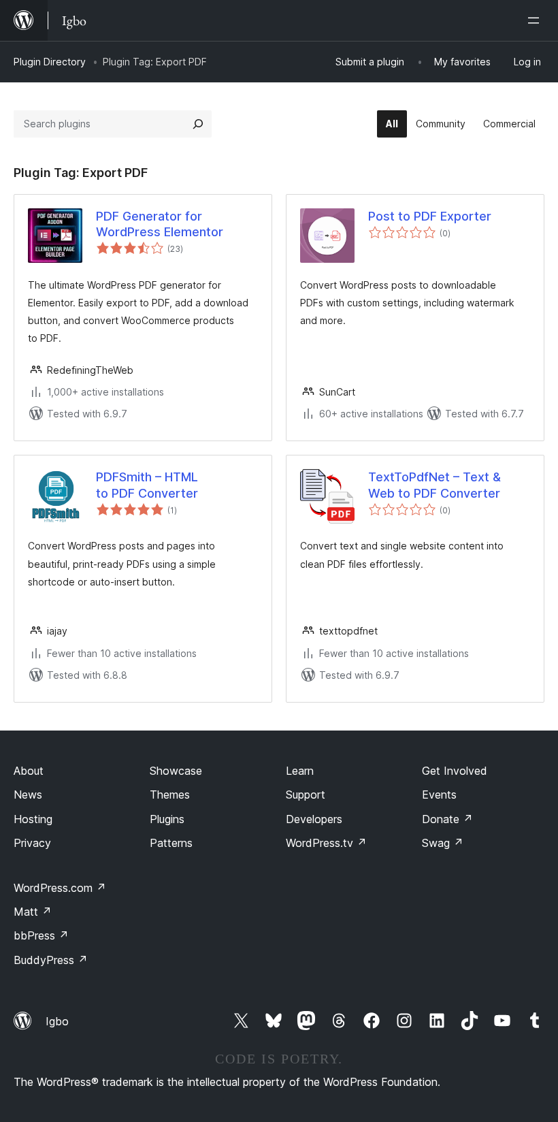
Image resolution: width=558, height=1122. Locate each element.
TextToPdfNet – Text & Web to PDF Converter (434, 485)
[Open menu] (536, 20)
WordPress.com (60, 888)
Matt (33, 911)
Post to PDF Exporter (429, 216)
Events (439, 794)
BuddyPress (51, 960)
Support (305, 794)
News (28, 794)
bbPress (41, 935)
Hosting (33, 819)
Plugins (167, 819)
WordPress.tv (326, 843)
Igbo (57, 1021)
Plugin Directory (50, 61)
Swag (442, 843)
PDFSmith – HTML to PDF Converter (147, 485)
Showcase (176, 771)
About (29, 771)
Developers (314, 819)
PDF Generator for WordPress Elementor (159, 224)
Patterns (171, 843)
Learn (300, 771)
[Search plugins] (198, 124)
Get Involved (454, 771)
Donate (447, 819)
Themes (170, 794)
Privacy (32, 843)
